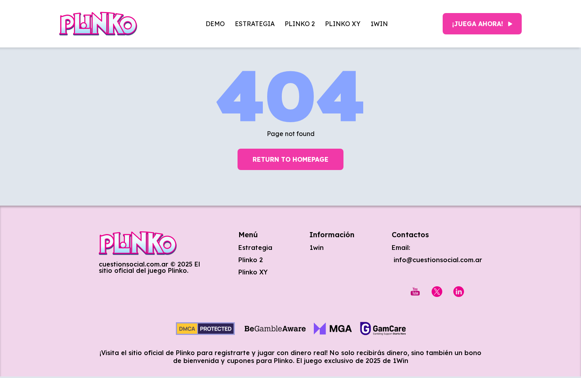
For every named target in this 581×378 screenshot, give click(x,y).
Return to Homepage (290, 159)
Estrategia (255, 23)
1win (379, 23)
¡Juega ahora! (477, 24)
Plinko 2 (300, 23)
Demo (215, 23)
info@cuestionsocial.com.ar (437, 260)
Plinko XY (342, 23)
